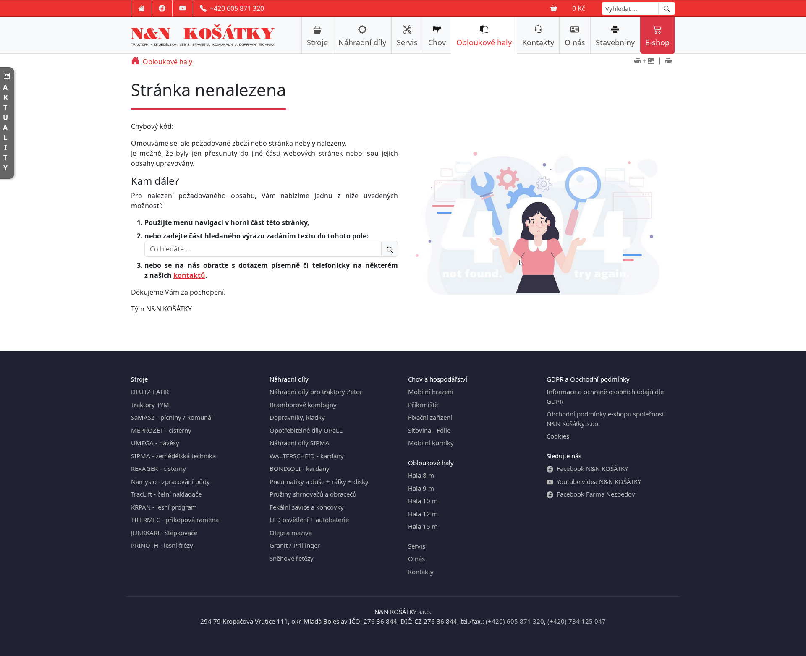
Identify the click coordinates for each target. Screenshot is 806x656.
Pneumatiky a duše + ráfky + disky (319, 481)
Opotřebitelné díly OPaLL (306, 430)
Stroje (317, 42)
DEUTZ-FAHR (150, 391)
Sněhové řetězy (292, 558)
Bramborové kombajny (303, 404)
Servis (407, 42)
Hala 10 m (423, 501)
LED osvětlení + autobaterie (309, 519)
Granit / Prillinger (295, 545)
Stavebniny (615, 42)
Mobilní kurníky (431, 443)
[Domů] (135, 61)
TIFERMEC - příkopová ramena (175, 519)
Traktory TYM (150, 404)
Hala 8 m (421, 475)
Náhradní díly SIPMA (300, 443)
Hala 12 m (423, 514)
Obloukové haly (484, 42)
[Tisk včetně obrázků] (644, 61)
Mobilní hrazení (430, 391)
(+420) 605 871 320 (515, 621)
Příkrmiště (423, 404)
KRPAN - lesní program (164, 507)
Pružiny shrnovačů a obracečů (313, 494)
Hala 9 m (421, 488)
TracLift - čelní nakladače (166, 494)
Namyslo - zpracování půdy (170, 481)
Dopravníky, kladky (297, 417)
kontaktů (189, 275)
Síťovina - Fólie (429, 430)
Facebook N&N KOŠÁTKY (592, 468)
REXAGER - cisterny (158, 468)
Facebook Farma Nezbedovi (597, 494)
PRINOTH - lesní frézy (162, 545)
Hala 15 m (423, 526)
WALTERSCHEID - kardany (307, 456)
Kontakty (538, 42)
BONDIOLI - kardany (300, 468)
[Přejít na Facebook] (162, 8)
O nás (575, 42)
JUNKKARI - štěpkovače (164, 532)
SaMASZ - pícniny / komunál (172, 417)
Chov (437, 42)
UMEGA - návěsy (155, 443)
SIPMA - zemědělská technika (173, 456)
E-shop (657, 42)
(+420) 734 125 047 (576, 621)
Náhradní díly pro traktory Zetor (316, 391)
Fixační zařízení (430, 417)
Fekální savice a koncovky (307, 507)
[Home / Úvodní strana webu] (141, 8)
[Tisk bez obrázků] (668, 61)
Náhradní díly (362, 42)
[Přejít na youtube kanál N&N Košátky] (183, 8)
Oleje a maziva (291, 532)
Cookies (558, 436)
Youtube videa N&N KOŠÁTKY (599, 481)
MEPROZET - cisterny (161, 430)
